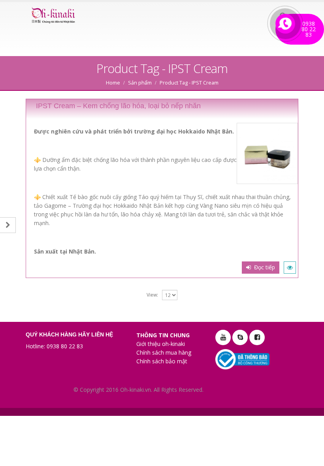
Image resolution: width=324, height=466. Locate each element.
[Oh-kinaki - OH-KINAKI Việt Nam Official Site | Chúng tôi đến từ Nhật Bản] (53, 15)
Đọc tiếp (264, 267)
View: (152, 294)
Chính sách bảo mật (161, 361)
